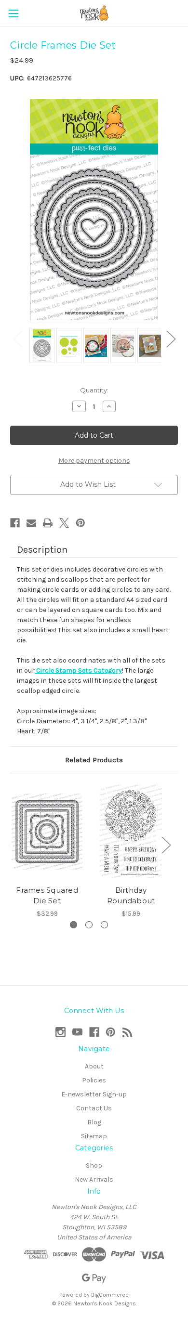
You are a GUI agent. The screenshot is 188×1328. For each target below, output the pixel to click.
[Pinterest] (80, 523)
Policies (94, 1080)
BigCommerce (110, 1294)
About (94, 1066)
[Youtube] (77, 1032)
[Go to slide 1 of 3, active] (73, 924)
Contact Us (94, 1108)
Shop (94, 1165)
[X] (64, 523)
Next (170, 338)
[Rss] (127, 1032)
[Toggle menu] (13, 13)
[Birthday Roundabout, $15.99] (130, 831)
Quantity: (94, 390)
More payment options (94, 460)
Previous (17, 338)
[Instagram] (60, 1032)
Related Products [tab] (94, 759)
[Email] (31, 523)
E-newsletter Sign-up (94, 1094)
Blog (94, 1122)
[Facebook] (15, 523)
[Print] (48, 523)
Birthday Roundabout (131, 895)
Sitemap (94, 1136)
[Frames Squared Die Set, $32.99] (47, 831)
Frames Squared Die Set (47, 895)
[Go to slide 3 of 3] (104, 924)
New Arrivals (94, 1179)
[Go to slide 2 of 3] (89, 924)
